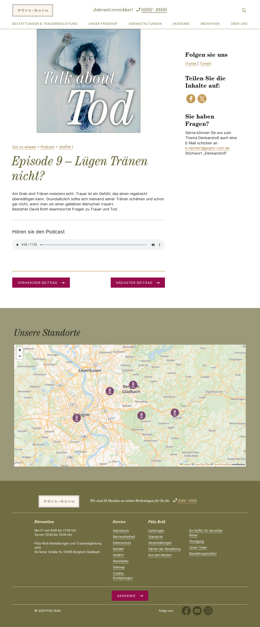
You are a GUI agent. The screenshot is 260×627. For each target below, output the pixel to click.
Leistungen (156, 530)
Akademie (181, 24)
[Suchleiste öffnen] (244, 11)
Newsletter (121, 561)
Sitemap (119, 567)
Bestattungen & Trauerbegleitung (45, 24)
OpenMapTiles (202, 465)
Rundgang (196, 541)
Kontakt (118, 549)
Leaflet (186, 465)
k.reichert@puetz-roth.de (207, 148)
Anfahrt (118, 555)
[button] (190, 98)
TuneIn (205, 63)
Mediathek (210, 24)
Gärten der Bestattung (164, 549)
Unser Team (198, 547)
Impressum (121, 530)
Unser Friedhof (103, 24)
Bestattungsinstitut (203, 553)
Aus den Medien (160, 555)
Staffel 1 (66, 147)
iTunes (190, 63)
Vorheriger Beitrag (37, 283)
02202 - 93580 (154, 10)
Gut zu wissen (24, 147)
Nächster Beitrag (134, 283)
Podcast (48, 147)
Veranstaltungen (145, 24)
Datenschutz (122, 543)
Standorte (155, 537)
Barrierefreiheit (124, 537)
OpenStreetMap (222, 465)
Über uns (239, 24)
